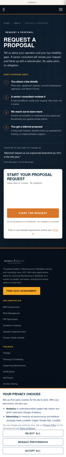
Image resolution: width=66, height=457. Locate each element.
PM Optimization (10, 319)
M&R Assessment (11, 306)
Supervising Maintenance (14, 365)
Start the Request (33, 213)
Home (7, 23)
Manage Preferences (33, 442)
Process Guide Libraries (13, 337)
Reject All (33, 433)
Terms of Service (27, 428)
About (17, 23)
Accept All (33, 450)
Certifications (9, 371)
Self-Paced (8, 377)
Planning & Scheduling (13, 359)
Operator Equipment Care (14, 331)
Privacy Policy (49, 425)
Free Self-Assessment (22, 290)
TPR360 (6, 353)
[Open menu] (60, 9)
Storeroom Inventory (12, 325)
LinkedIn (33, 2)
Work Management (11, 313)
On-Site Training (10, 383)
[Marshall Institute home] (5, 9)
